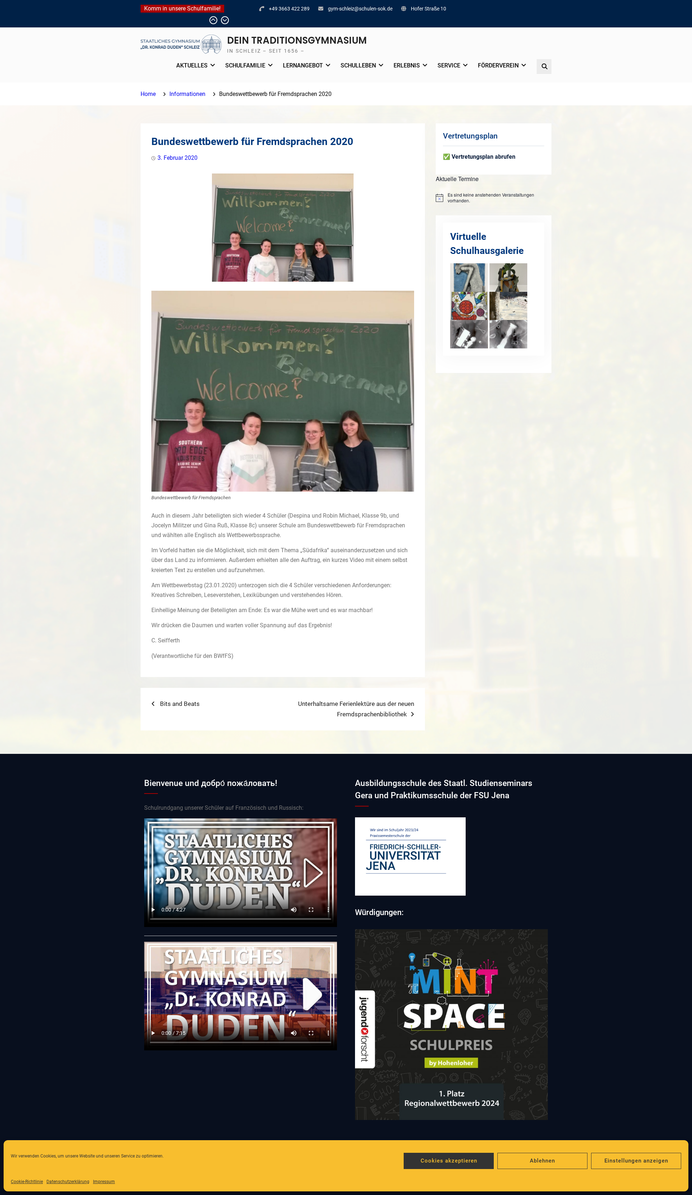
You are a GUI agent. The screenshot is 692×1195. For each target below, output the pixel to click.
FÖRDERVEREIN (498, 65)
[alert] (493, 198)
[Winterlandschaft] (508, 305)
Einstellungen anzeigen (636, 1160)
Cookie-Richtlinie (27, 1181)
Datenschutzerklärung (67, 1181)
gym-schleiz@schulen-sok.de (360, 9)
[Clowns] (469, 305)
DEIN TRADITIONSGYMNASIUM (297, 40)
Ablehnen (542, 1160)
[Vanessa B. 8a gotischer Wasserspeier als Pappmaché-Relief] (469, 276)
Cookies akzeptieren (449, 1160)
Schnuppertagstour (170, 20)
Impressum (104, 1181)
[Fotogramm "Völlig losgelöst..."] (469, 333)
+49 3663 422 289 (289, 9)
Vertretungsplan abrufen (483, 156)
